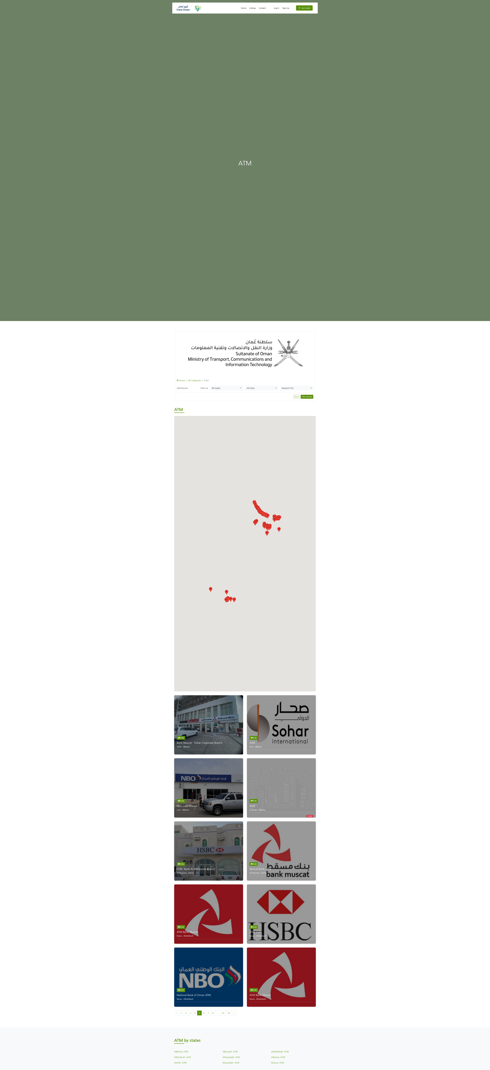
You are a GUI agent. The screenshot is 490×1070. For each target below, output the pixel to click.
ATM (182, 738)
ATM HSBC (255, 931)
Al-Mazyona (182, 873)
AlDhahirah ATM (182, 1057)
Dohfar (191, 873)
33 (229, 1013)
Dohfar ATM (180, 1062)
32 (223, 1013)
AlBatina (186, 747)
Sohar (179, 747)
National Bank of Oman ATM (194, 995)
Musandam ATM (231, 1062)
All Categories (194, 380)
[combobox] (226, 388)
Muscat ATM (277, 1062)
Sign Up (285, 8)
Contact (262, 8)
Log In (276, 8)
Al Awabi (253, 810)
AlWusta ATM (278, 1057)
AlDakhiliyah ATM (280, 1051)
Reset (297, 397)
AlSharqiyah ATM (231, 1057)
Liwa (251, 747)
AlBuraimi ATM (230, 1051)
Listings (252, 8)
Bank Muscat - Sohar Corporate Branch (199, 742)
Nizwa (179, 936)
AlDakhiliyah (188, 936)
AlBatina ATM (181, 1051)
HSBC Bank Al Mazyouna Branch (196, 868)
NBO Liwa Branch (187, 805)
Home (243, 8)
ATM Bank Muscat (187, 931)
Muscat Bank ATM (260, 868)
